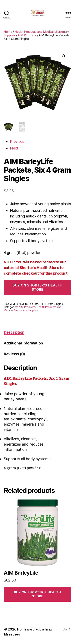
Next (14, 148)
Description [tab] (14, 332)
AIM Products (27, 35)
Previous (17, 141)
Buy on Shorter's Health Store (37, 287)
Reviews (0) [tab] (14, 354)
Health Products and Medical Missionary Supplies (32, 308)
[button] (64, 56)
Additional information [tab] (23, 343)
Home (8, 31)
